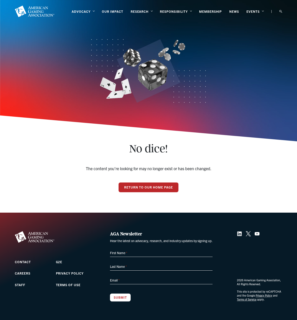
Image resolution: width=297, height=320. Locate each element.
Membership (210, 11)
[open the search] (280, 11)
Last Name (118, 266)
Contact (23, 262)
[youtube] (257, 233)
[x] (248, 233)
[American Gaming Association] (34, 11)
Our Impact (112, 11)
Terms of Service (246, 299)
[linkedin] (239, 233)
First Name (118, 252)
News (234, 11)
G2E (59, 262)
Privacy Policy (70, 273)
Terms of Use (68, 285)
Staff (20, 285)
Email (114, 280)
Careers (22, 273)
